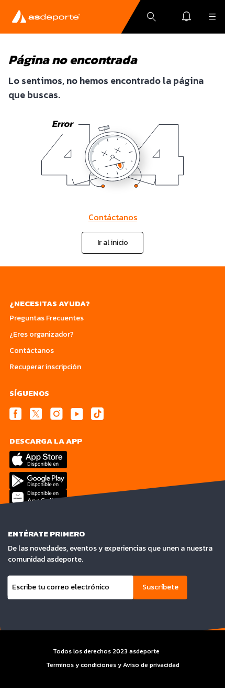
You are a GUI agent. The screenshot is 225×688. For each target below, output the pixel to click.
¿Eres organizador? (41, 334)
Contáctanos (112, 217)
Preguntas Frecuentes (46, 318)
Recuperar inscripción (45, 366)
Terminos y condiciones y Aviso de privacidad (112, 665)
